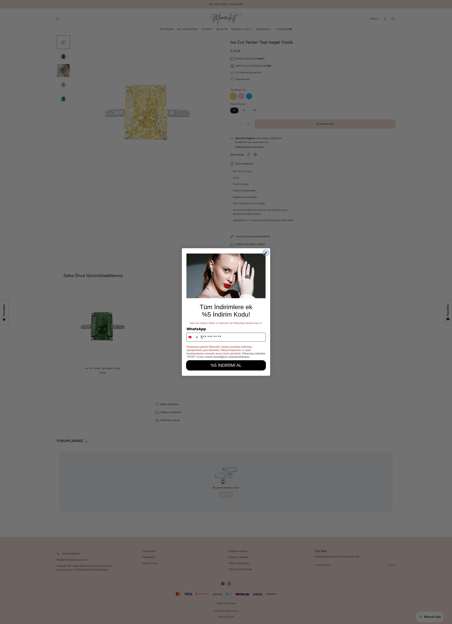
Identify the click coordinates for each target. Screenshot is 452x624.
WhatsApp (196, 328)
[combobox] (193, 337)
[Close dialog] (266, 252)
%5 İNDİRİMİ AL (226, 365)
